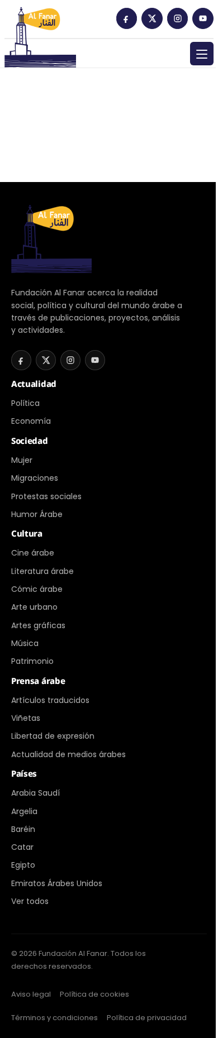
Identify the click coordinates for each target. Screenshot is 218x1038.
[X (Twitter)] (152, 18)
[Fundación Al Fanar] (40, 22)
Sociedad (29, 440)
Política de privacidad (147, 1017)
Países (24, 773)
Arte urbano (34, 607)
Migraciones (34, 478)
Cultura (26, 533)
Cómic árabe (37, 589)
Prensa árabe (38, 680)
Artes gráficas (38, 625)
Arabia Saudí (35, 792)
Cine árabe (32, 552)
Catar (22, 847)
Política (25, 403)
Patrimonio (32, 661)
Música (25, 643)
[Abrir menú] (202, 53)
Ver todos (30, 901)
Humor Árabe (37, 514)
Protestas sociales (46, 496)
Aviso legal (31, 994)
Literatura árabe (42, 571)
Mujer (21, 460)
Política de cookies (94, 994)
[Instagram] (177, 18)
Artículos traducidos (50, 700)
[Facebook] (127, 18)
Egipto (23, 864)
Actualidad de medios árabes (68, 754)
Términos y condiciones (54, 1017)
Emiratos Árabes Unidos (56, 883)
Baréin (23, 829)
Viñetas (25, 718)
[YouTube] (203, 18)
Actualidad (33, 383)
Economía (31, 421)
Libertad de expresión (52, 736)
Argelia (24, 811)
